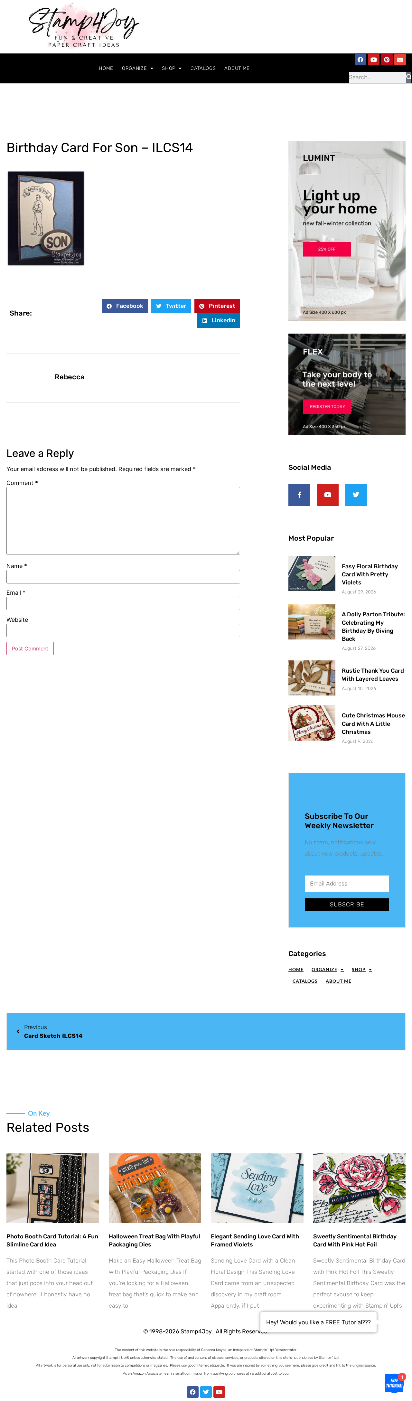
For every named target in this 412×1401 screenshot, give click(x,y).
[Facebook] (360, 59)
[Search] (408, 77)
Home (106, 68)
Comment (22, 483)
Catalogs (203, 68)
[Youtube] (373, 59)
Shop (168, 68)
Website (17, 620)
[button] (125, 306)
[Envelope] (400, 59)
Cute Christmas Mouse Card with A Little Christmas (373, 723)
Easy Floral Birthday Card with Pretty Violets (370, 574)
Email (15, 593)
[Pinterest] (387, 59)
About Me (237, 68)
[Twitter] (206, 1392)
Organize (134, 68)
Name (16, 566)
